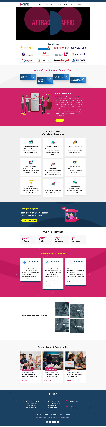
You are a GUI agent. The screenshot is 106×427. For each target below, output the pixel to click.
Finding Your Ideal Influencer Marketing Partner (29, 376)
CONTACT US (78, 4)
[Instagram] (24, 1)
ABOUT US (46, 4)
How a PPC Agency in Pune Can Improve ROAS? (52, 376)
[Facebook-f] (21, 1)
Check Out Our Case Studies (29, 220)
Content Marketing (53, 188)
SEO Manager (32, 372)
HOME (40, 4)
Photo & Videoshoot (75, 186)
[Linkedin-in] (27, 1)
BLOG (72, 4)
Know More (59, 120)
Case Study (53, 414)
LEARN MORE (25, 380)
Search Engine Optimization (30, 146)
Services (46, 414)
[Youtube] (29, 1)
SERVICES (52, 4)
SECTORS (59, 4)
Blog (61, 414)
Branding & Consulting (31, 166)
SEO (69, 369)
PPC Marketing (48, 367)
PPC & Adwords (53, 168)
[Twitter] (32, 1)
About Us (38, 414)
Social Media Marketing (53, 146)
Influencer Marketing (28, 369)
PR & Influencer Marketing (75, 146)
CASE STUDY (66, 4)
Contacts (67, 414)
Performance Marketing (50, 369)
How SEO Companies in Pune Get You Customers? (75, 376)
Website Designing (75, 166)
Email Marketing (31, 186)
